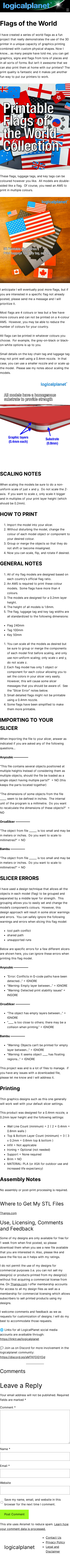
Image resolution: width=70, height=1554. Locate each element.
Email (5, 1466)
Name (5, 1449)
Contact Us (53, 1537)
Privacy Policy (55, 1542)
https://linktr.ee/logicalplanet (19, 1339)
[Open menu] (68, 10)
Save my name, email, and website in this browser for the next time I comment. (32, 1502)
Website (5, 1483)
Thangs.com (8, 1213)
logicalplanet (19, 1547)
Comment (8, 1407)
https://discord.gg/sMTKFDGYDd (22, 1357)
